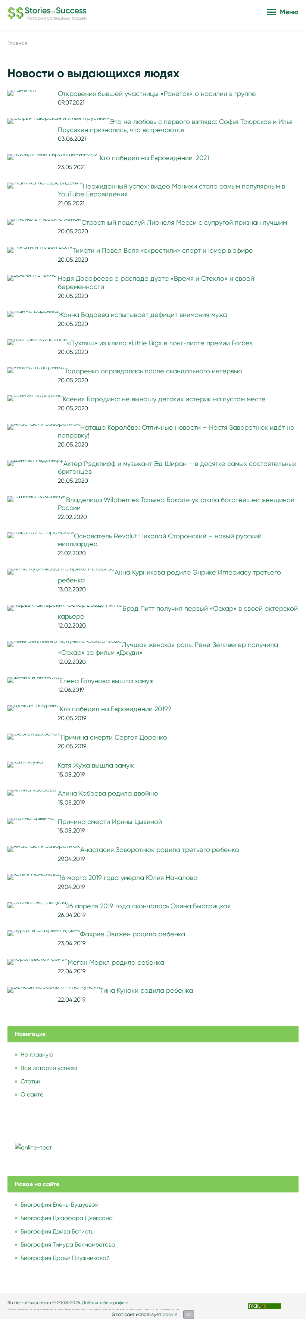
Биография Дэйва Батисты (57, 1231)
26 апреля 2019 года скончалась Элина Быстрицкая (148, 906)
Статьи (30, 1081)
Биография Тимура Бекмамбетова (68, 1244)
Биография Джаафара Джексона (67, 1218)
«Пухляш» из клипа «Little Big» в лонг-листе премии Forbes (160, 343)
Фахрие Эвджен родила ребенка (132, 934)
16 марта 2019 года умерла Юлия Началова (128, 878)
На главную (37, 1054)
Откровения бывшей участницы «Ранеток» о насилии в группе (157, 94)
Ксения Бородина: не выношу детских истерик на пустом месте (164, 399)
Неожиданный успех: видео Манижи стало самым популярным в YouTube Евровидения (171, 190)
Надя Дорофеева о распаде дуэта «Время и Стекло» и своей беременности (156, 282)
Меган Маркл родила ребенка (116, 962)
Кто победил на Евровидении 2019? (116, 709)
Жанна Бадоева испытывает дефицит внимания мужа (142, 315)
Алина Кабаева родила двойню (108, 793)
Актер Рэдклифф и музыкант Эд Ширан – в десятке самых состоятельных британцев (177, 468)
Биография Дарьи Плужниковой (65, 1258)
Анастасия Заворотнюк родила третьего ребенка (159, 850)
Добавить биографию (105, 1302)
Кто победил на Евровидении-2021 (154, 158)
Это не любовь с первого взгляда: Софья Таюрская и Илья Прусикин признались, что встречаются (175, 126)
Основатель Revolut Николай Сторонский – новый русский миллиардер (160, 540)
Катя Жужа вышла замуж (96, 765)
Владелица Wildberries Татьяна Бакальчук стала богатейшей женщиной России (176, 504)
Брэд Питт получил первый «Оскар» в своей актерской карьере (178, 612)
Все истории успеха (49, 1067)
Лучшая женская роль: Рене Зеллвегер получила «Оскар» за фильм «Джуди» (168, 649)
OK (188, 1314)
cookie (170, 1314)
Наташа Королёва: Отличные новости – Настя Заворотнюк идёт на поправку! (176, 431)
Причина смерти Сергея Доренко (113, 737)
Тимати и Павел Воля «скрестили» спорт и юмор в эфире (162, 250)
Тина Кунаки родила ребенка (146, 990)
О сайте (32, 1094)
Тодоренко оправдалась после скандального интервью (153, 371)
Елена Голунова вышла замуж (106, 681)
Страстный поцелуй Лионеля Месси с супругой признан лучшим (184, 222)
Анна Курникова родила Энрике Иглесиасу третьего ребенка (169, 576)
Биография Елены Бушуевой (60, 1204)
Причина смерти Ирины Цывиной (110, 822)
